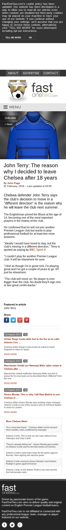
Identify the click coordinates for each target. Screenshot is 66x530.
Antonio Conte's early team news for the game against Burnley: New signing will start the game (31, 454)
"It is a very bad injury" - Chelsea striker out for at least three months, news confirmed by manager (31, 428)
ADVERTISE (31, 73)
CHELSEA (10, 118)
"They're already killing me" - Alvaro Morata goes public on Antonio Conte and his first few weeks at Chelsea (32, 445)
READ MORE (10, 354)
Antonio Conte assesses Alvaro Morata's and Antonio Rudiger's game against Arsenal (31, 462)
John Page (13, 183)
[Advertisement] (33, 294)
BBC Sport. (37, 249)
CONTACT (50, 73)
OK (30, 37)
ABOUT (13, 73)
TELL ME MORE (13, 37)
